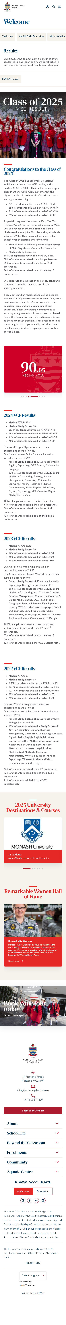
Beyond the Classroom (26, 1143)
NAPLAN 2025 (10, 79)
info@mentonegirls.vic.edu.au (33, 1090)
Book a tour (43, 1191)
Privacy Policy (33, 1263)
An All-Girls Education (31, 36)
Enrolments (17, 1152)
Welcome (7, 36)
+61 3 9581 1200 (33, 1100)
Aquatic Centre (20, 1172)
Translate (30, 1285)
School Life (16, 1133)
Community (17, 1162)
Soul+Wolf (38, 1293)
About (12, 1123)
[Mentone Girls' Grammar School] (14, 7)
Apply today (23, 1191)
